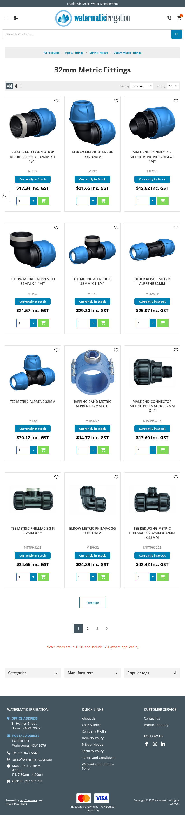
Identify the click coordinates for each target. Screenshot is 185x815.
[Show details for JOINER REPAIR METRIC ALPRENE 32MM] (152, 250)
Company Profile (94, 731)
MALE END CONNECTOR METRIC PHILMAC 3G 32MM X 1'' (152, 406)
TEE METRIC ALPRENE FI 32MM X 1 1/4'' (93, 281)
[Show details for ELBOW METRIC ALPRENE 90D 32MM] (92, 123)
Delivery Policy (93, 738)
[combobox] (23, 201)
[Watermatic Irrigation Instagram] (157, 744)
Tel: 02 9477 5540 (25, 753)
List (18, 86)
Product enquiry (156, 725)
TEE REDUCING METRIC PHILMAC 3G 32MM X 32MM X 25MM (152, 533)
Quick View (56, 107)
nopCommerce (28, 800)
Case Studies (91, 725)
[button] (33, 201)
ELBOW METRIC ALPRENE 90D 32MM (92, 154)
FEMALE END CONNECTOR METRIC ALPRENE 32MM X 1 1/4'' (32, 156)
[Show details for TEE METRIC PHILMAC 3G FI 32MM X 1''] (32, 499)
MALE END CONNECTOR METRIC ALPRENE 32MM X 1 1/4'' (152, 156)
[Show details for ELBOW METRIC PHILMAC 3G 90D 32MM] (92, 499)
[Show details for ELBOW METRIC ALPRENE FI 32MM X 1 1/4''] (32, 250)
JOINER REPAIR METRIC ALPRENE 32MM (152, 281)
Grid (9, 86)
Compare (92, 603)
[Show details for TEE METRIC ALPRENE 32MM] (32, 372)
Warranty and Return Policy (98, 766)
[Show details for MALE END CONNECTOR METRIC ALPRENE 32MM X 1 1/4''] (152, 123)
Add (43, 201)
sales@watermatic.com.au (32, 759)
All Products (51, 53)
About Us (89, 718)
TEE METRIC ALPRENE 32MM (33, 401)
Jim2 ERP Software (16, 803)
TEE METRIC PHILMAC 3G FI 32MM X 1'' (33, 530)
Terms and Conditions (98, 757)
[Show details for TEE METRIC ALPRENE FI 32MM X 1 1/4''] (92, 250)
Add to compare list (56, 114)
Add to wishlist (56, 101)
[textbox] (92, 34)
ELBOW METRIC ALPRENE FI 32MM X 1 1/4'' (33, 281)
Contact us (152, 718)
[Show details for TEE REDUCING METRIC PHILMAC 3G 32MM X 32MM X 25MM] (152, 499)
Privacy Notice (92, 744)
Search (176, 34)
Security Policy (93, 751)
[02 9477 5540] (169, 18)
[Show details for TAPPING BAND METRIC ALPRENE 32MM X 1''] (92, 372)
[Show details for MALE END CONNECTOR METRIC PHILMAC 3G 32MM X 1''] (152, 372)
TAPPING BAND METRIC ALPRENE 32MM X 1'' (92, 403)
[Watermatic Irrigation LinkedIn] (165, 744)
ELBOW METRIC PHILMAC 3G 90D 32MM (92, 530)
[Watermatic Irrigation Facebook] (149, 744)
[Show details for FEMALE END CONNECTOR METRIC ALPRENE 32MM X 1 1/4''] (32, 123)
